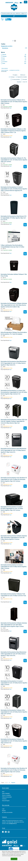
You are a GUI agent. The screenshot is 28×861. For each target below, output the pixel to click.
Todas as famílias (4, 70)
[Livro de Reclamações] (14, 849)
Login (3, 808)
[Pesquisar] (14, 16)
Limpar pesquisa (4, 68)
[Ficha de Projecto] (15, 2)
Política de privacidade (7, 797)
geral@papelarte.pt (13, 823)
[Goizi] (9, 841)
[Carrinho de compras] (2, 19)
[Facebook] (3, 832)
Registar (4, 810)
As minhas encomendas (7, 812)
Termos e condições (6, 795)
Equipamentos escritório (6, 46)
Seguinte (13, 782)
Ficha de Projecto (5, 800)
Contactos (4, 798)
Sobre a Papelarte (6, 793)
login (10, 107)
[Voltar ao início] (14, 7)
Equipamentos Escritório (14, 70)
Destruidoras (14, 48)
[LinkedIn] (6, 832)
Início (3, 791)
